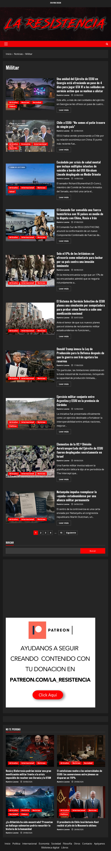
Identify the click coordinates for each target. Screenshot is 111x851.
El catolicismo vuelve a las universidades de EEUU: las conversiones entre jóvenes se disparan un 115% (79, 774)
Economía (25, 144)
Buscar (10, 542)
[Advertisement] (55, 590)
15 (61, 532)
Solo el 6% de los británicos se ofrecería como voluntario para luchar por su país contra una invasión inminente (30, 271)
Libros (64, 847)
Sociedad (37, 102)
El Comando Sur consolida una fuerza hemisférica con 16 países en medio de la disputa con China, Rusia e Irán (30, 225)
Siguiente (71, 532)
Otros (77, 843)
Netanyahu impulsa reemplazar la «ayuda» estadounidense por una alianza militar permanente (30, 507)
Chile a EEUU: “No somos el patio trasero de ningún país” (30, 136)
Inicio (7, 843)
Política (12, 426)
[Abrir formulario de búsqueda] (107, 44)
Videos (12, 106)
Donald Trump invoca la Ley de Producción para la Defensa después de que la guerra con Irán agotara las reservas (30, 366)
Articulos (13, 102)
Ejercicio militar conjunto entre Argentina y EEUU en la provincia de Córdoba (30, 414)
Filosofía (67, 843)
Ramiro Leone (63, 95)
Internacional (40, 144)
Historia (25, 810)
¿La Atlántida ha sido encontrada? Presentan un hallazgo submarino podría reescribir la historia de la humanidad (29, 825)
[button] (6, 44)
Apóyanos (99, 843)
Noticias (25, 102)
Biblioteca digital (50, 847)
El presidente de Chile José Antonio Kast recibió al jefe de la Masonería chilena (78, 823)
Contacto (87, 843)
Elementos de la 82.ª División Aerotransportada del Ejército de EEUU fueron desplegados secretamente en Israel (30, 461)
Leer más (65, 110)
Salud (11, 191)
